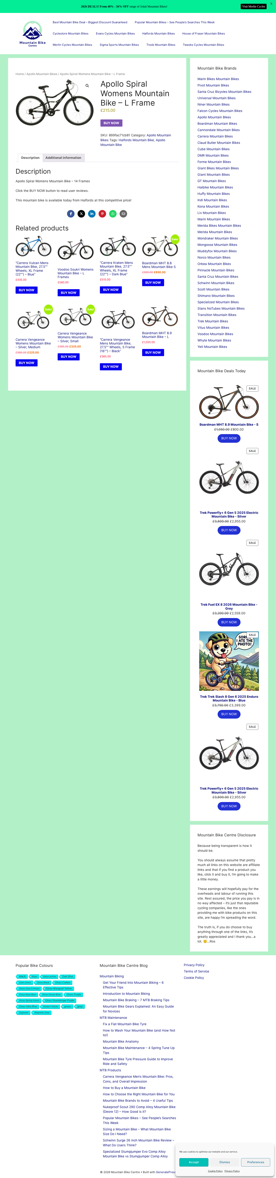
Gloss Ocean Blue (51, 994)
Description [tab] (30, 158)
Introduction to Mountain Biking (126, 994)
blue (34, 976)
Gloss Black (43, 982)
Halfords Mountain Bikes (158, 33)
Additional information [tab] (63, 158)
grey (80, 1006)
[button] (87, 85)
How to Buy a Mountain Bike (124, 1088)
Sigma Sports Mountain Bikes (119, 45)
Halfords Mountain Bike (136, 140)
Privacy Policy (232, 1171)
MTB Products (110, 1070)
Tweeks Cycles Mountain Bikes (203, 45)
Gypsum (23, 1012)
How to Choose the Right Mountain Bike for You (139, 1094)
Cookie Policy (215, 1171)
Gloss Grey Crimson (29, 988)
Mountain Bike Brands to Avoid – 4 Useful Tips (138, 1100)
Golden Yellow (50, 1006)
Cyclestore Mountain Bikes (70, 33)
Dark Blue (67, 976)
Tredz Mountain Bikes (160, 45)
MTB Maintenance (113, 1018)
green (67, 1006)
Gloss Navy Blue (27, 994)
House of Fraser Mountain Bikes (203, 33)
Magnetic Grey (42, 1012)
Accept (194, 1162)
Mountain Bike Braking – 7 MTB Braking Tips (136, 1000)
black (22, 976)
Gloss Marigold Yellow (59, 988)
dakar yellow (49, 976)
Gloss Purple (74, 994)
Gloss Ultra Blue (28, 1006)
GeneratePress (166, 1172)
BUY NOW (111, 123)
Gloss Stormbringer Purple (59, 1000)
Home (20, 74)
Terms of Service (196, 971)
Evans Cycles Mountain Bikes (115, 33)
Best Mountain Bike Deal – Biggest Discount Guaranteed (90, 22)
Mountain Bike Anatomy (121, 1041)
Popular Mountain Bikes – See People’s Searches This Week (175, 22)
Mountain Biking (112, 976)
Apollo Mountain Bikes (41, 74)
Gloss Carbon (62, 982)
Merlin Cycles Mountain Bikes (72, 45)
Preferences (255, 1162)
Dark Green (25, 982)
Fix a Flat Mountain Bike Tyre (124, 1024)
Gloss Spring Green (29, 1000)
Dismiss (224, 1162)
